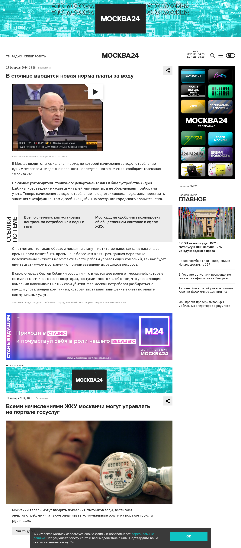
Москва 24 (120, 55)
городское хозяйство (70, 302)
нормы (89, 302)
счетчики (17, 302)
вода (28, 302)
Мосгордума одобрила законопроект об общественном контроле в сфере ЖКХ (127, 222)
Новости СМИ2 (15, 365)
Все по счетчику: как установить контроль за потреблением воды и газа (54, 222)
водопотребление (44, 302)
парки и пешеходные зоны (110, 302)
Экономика (44, 68)
